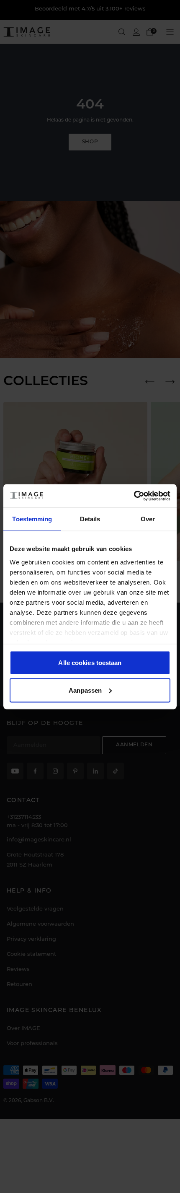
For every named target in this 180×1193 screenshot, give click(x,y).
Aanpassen (85, 690)
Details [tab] (90, 519)
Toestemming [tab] (32, 519)
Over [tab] (148, 519)
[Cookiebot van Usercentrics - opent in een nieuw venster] (133, 495)
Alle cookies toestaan (89, 662)
